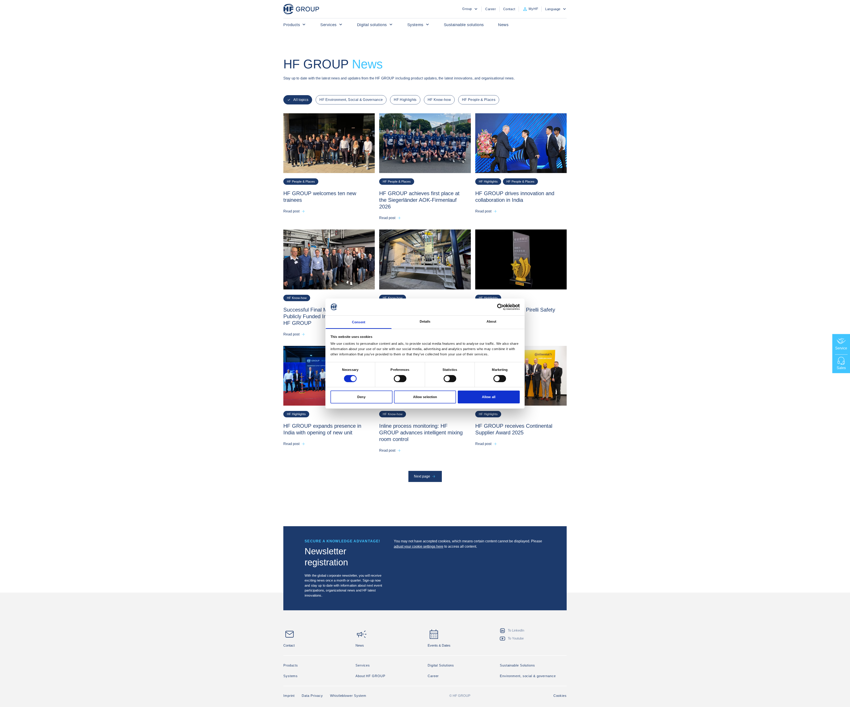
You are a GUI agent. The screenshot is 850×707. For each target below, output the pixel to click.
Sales (841, 368)
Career (433, 676)
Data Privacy (312, 695)
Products (291, 25)
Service (841, 348)
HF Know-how (439, 100)
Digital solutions (372, 25)
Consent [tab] (358, 322)
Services (328, 25)
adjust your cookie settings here (418, 546)
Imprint (289, 695)
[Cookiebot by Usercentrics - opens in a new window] (500, 307)
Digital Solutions (441, 665)
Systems (415, 25)
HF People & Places (478, 100)
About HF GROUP (370, 676)
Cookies (560, 695)
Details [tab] (425, 321)
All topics (300, 100)
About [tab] (491, 321)
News (503, 25)
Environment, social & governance (528, 676)
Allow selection (425, 397)
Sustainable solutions (464, 25)
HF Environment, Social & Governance (351, 100)
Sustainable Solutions (517, 665)
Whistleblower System (348, 695)
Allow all (488, 397)
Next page (422, 476)
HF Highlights (405, 100)
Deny (361, 397)
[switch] (400, 378)
